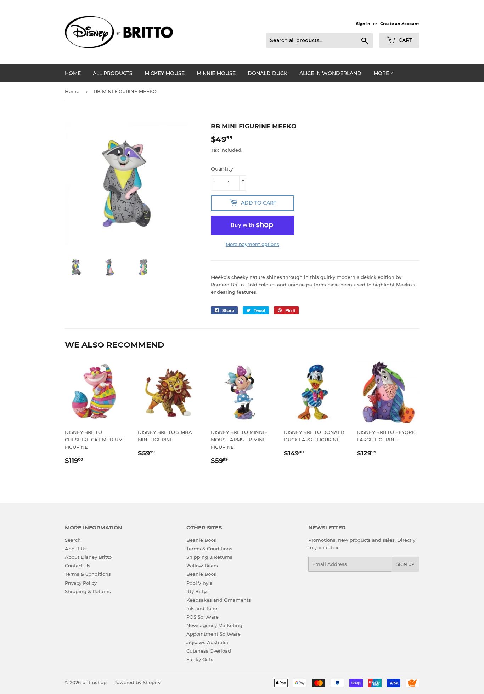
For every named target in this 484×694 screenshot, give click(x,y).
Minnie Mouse (216, 73)
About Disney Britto (88, 557)
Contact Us (77, 565)
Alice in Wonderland (330, 73)
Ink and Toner (202, 608)
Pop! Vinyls (199, 583)
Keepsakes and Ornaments (218, 600)
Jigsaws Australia (207, 642)
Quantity (222, 169)
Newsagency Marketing (214, 625)
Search (73, 540)
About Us (76, 548)
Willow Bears (202, 565)
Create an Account (399, 23)
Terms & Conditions (88, 574)
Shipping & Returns (88, 591)
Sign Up (405, 564)
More (381, 73)
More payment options (252, 244)
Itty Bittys (197, 591)
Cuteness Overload (208, 651)
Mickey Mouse (165, 73)
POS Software (202, 617)
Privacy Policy (81, 583)
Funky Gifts (199, 659)
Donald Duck (267, 73)
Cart (404, 40)
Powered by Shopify (137, 682)
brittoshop (94, 682)
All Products (113, 73)
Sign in (363, 23)
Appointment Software (213, 634)
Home (73, 73)
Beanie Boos (201, 540)
